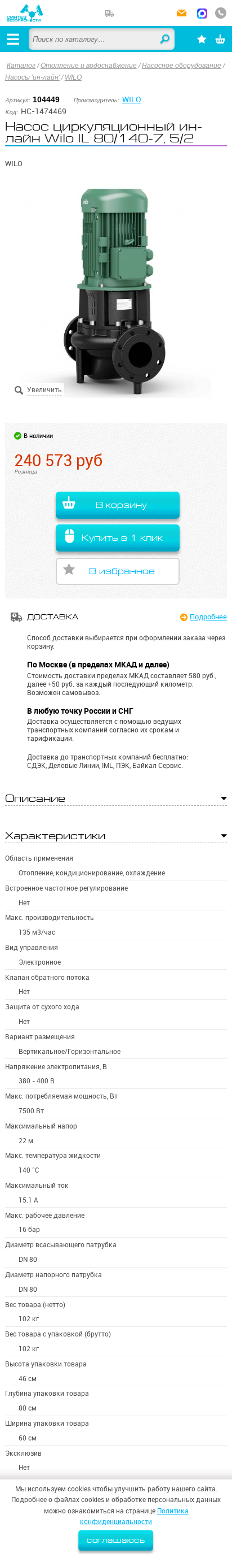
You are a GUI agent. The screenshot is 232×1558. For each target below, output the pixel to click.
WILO (73, 77)
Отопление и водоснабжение (89, 66)
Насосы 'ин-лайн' (32, 77)
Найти (165, 39)
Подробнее (208, 616)
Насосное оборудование (181, 66)
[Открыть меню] (13, 39)
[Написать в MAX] (202, 14)
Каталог (21, 66)
